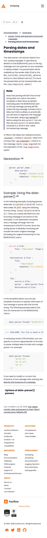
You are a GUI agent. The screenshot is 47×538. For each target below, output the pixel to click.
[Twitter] (13, 529)
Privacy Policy (24, 506)
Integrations (9, 443)
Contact (7, 488)
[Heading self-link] (22, 159)
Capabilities (9, 446)
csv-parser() (31, 117)
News (6, 485)
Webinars (8, 461)
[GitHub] (24, 529)
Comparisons (30, 430)
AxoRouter (8, 436)
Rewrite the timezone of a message (19, 382)
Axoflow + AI (9, 439)
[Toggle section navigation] (22, 22)
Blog (6, 455)
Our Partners (9, 492)
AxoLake (7, 433)
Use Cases (29, 433)
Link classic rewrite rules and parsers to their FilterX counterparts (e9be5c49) (21, 409)
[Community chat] (7, 529)
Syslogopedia (30, 470)
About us (8, 482)
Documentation (11, 32)
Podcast (7, 467)
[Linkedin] (19, 529)
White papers (9, 464)
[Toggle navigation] (42, 6)
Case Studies (30, 436)
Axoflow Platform (11, 430)
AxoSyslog (26, 32)
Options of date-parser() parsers (20, 392)
